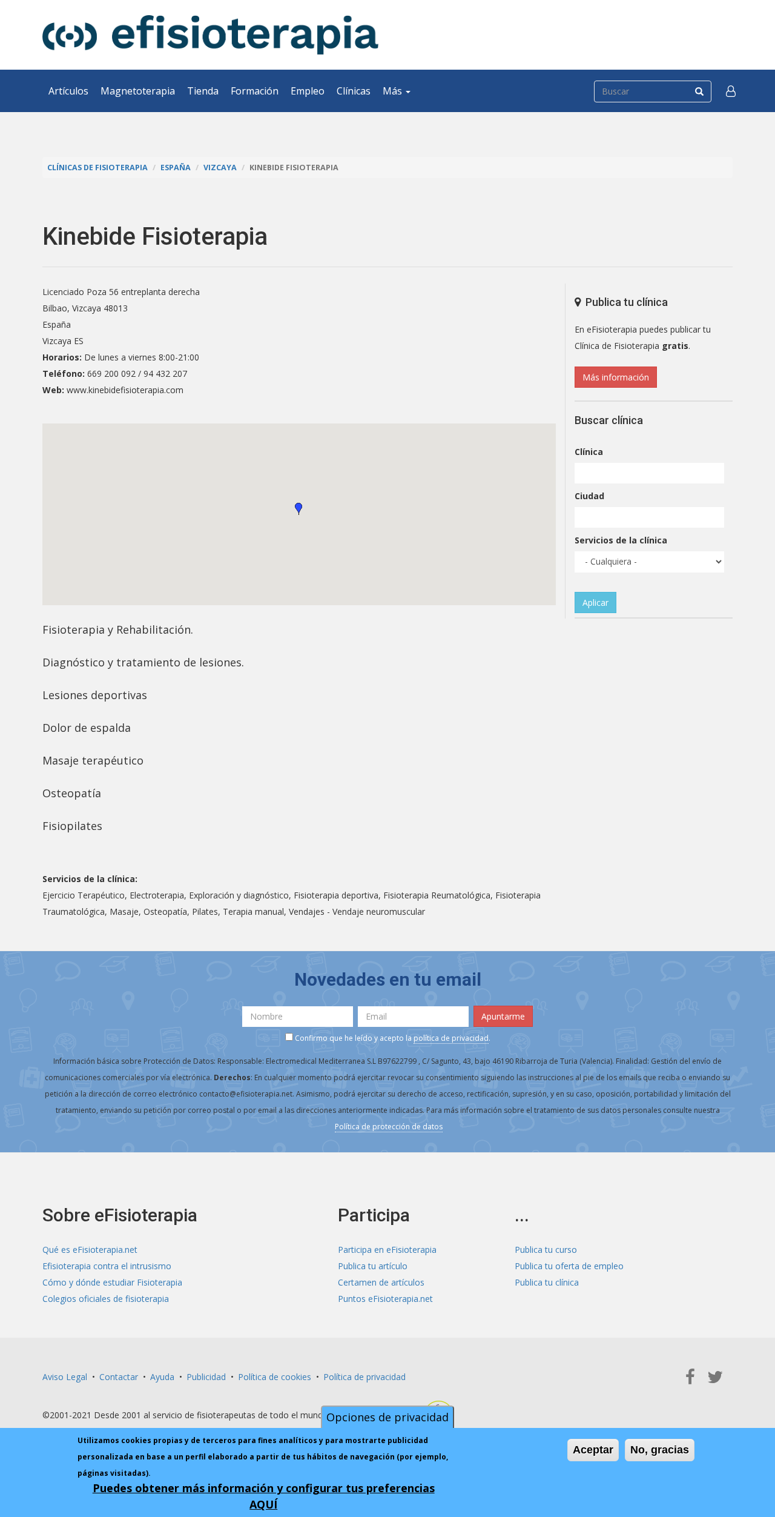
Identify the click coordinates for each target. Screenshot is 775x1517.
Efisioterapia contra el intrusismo (106, 1266)
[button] (731, 91)
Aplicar (595, 602)
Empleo (308, 91)
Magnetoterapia (138, 91)
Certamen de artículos (381, 1282)
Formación (255, 91)
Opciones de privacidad (387, 1417)
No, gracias (659, 1450)
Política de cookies (274, 1377)
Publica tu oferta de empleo (569, 1266)
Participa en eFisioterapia (387, 1249)
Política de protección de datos (389, 1126)
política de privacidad (451, 1038)
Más (393, 91)
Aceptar (593, 1450)
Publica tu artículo (372, 1266)
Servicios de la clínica (621, 540)
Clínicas (354, 91)
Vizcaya (220, 167)
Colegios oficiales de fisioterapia (105, 1298)
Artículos (68, 91)
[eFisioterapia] (210, 35)
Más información (615, 377)
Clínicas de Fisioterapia (97, 167)
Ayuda (162, 1377)
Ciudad (589, 496)
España (175, 167)
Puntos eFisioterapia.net (385, 1298)
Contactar (118, 1377)
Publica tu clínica (547, 1282)
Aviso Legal (64, 1377)
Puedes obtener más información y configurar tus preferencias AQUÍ (264, 1496)
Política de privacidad (364, 1377)
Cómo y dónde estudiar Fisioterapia (112, 1282)
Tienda (203, 91)
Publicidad (206, 1377)
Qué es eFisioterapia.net (89, 1249)
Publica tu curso (546, 1249)
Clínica (589, 451)
